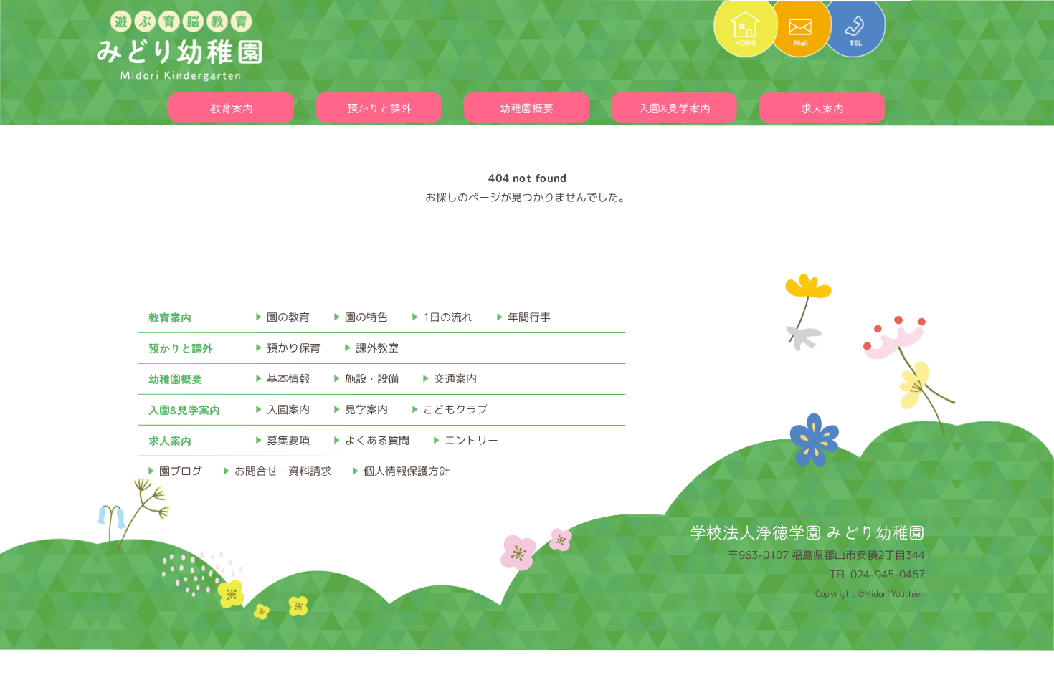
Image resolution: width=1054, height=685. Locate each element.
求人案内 (822, 107)
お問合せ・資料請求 (282, 471)
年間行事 (529, 317)
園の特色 (366, 317)
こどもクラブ (455, 409)
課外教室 (377, 347)
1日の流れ (448, 317)
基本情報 (288, 378)
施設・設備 (372, 378)
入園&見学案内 (675, 107)
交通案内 (455, 378)
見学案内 (366, 409)
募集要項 (288, 440)
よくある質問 (377, 440)
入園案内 (288, 409)
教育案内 (231, 107)
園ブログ (180, 471)
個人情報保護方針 (407, 471)
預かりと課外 (379, 107)
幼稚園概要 (527, 107)
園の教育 (288, 317)
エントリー (471, 440)
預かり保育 (294, 347)
